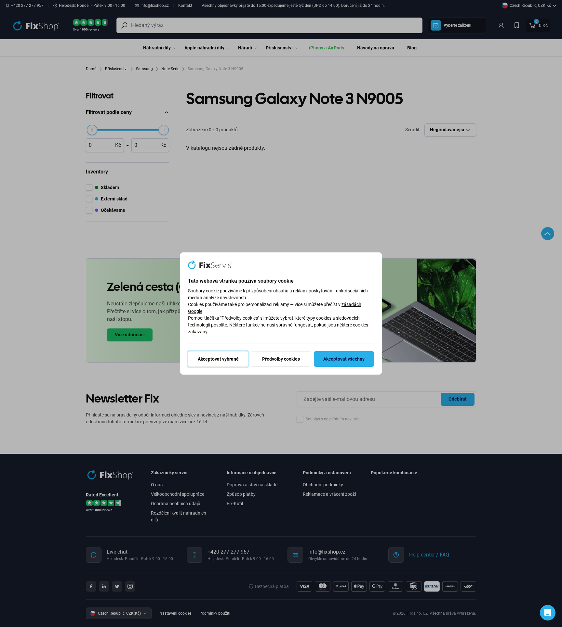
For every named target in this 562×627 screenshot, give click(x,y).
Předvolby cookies (281, 359)
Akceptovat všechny (344, 359)
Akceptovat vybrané (218, 359)
